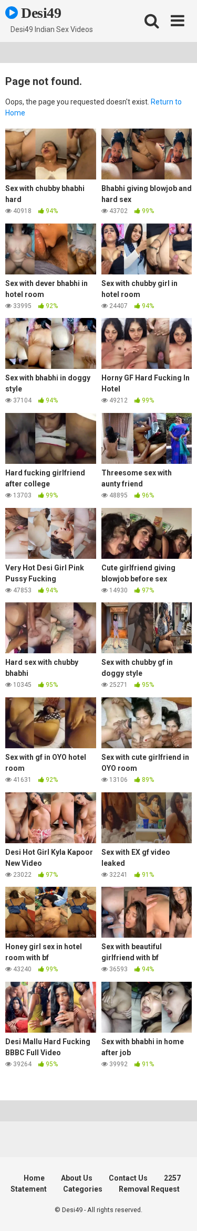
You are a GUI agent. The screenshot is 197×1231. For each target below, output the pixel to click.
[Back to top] (177, 1210)
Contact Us (128, 1178)
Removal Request (149, 1189)
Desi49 (39, 13)
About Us (76, 1178)
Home (34, 1178)
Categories (82, 1189)
